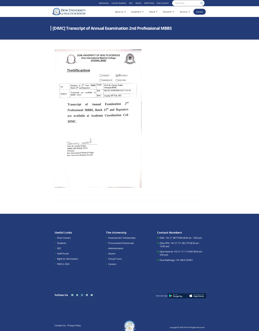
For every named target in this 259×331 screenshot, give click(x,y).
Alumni (138, 3)
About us (119, 11)
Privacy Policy (74, 325)
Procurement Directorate (121, 243)
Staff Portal (149, 3)
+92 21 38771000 (174, 237)
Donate (199, 11)
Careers (112, 264)
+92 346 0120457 (184, 260)
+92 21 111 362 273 (180, 243)
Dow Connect (163, 3)
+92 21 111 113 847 (183, 251)
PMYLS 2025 (63, 264)
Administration (115, 248)
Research (167, 11)
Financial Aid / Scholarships (122, 237)
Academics (136, 11)
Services (184, 11)
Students (61, 243)
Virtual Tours (115, 258)
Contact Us (60, 325)
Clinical (152, 11)
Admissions (104, 3)
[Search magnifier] (201, 3)
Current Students (119, 3)
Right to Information (67, 258)
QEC (131, 3)
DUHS (186, 327)
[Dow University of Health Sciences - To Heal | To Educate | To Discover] (69, 11)
